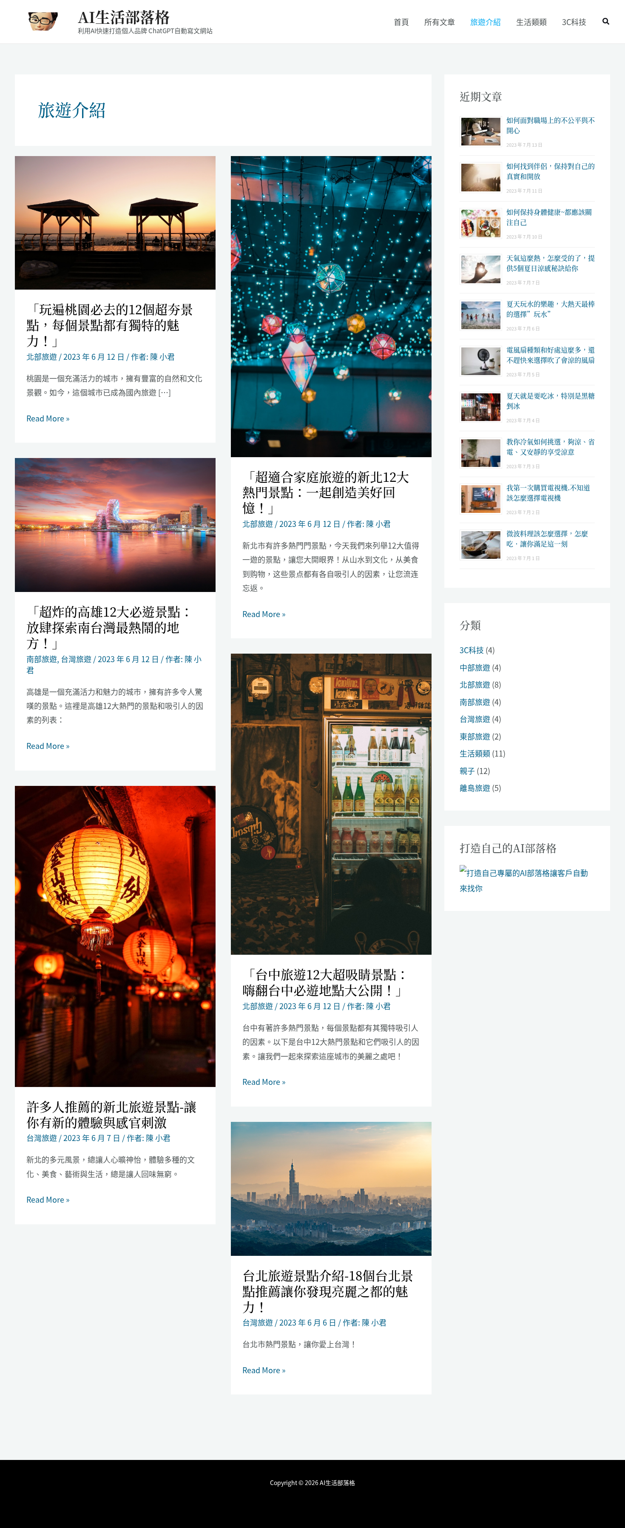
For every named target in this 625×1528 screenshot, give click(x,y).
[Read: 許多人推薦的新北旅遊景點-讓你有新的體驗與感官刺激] (115, 935)
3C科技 (472, 649)
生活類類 (475, 753)
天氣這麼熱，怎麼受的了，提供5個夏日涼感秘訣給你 (550, 263)
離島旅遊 (475, 787)
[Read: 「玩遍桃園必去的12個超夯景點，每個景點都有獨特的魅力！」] (115, 221)
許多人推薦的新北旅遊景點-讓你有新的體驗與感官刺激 (111, 1114)
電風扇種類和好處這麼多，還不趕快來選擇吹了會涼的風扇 (550, 355)
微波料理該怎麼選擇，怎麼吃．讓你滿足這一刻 (547, 539)
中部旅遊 (475, 667)
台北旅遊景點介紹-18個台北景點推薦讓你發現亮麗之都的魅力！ (327, 1291)
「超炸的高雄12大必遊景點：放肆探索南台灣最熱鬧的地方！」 (109, 627)
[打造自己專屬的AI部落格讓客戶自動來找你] (527, 879)
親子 (467, 770)
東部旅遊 (475, 736)
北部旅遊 (41, 356)
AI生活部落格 (124, 16)
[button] (606, 21)
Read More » (48, 418)
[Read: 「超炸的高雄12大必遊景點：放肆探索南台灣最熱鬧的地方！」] (115, 523)
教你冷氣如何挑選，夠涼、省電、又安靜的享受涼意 (550, 447)
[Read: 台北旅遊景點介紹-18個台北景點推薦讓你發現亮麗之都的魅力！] (331, 1187)
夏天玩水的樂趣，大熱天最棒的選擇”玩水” (550, 309)
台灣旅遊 (76, 658)
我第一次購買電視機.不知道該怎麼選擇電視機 (548, 493)
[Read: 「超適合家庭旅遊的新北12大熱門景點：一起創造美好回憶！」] (331, 304)
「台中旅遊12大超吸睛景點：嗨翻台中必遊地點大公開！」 (325, 982)
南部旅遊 (41, 658)
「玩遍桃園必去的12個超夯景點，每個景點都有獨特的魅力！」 (109, 324)
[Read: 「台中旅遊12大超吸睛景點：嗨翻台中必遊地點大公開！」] (331, 802)
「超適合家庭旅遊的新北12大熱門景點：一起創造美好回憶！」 (325, 492)
